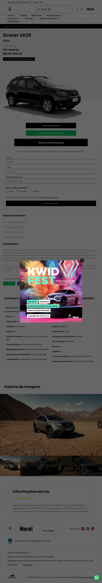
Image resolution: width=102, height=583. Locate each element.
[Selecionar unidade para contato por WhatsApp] (96, 577)
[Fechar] (82, 260)
